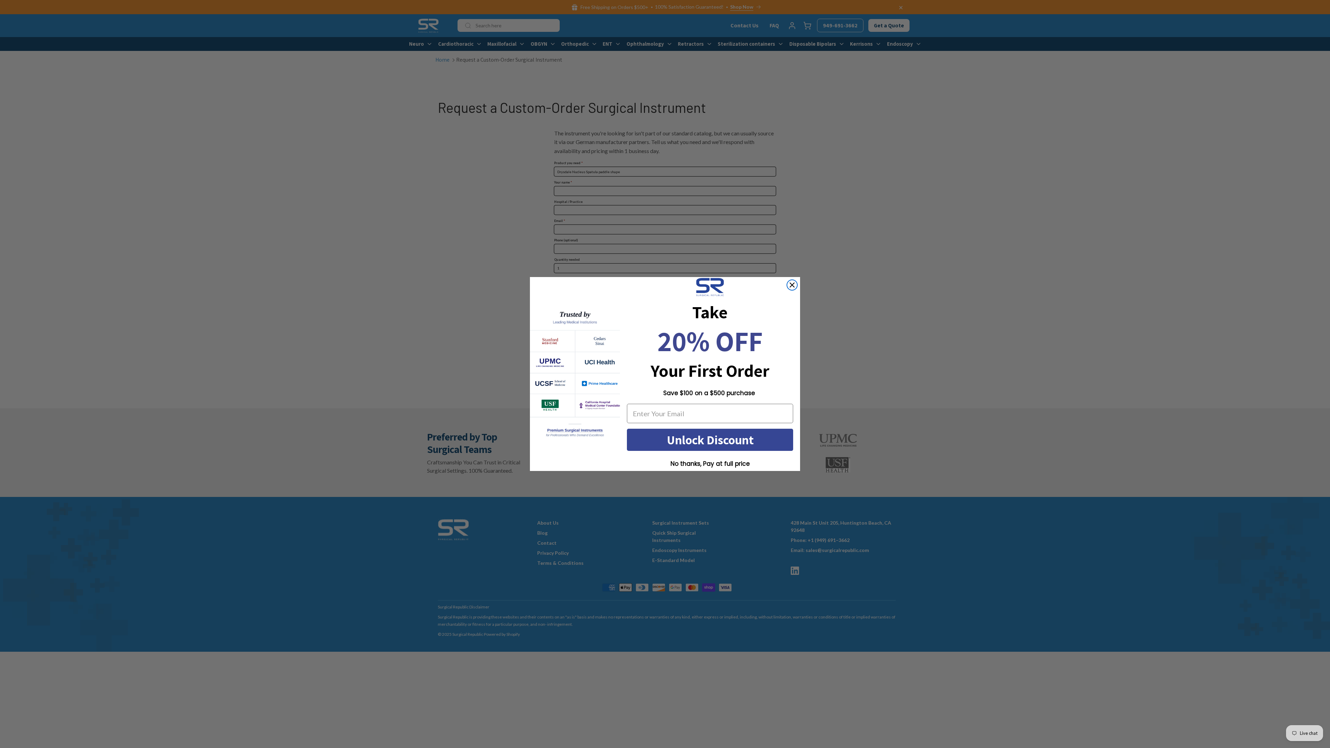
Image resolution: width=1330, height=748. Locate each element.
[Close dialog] (792, 285)
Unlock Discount (710, 439)
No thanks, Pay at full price (710, 464)
